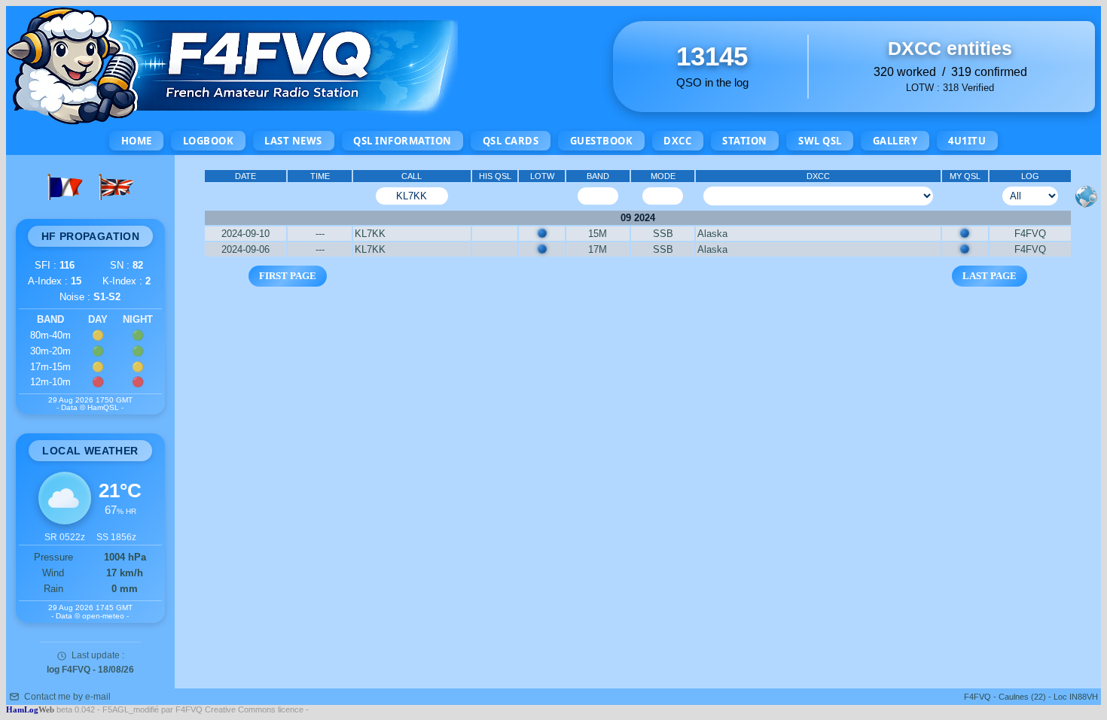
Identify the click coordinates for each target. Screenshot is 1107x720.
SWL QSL (820, 140)
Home (136, 140)
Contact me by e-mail (67, 696)
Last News (293, 140)
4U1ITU (967, 140)
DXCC (677, 140)
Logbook (208, 140)
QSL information (402, 140)
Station (744, 140)
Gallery (895, 140)
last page (989, 275)
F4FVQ (1030, 233)
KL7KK (370, 233)
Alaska (712, 233)
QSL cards (511, 140)
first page (287, 275)
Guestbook (601, 140)
